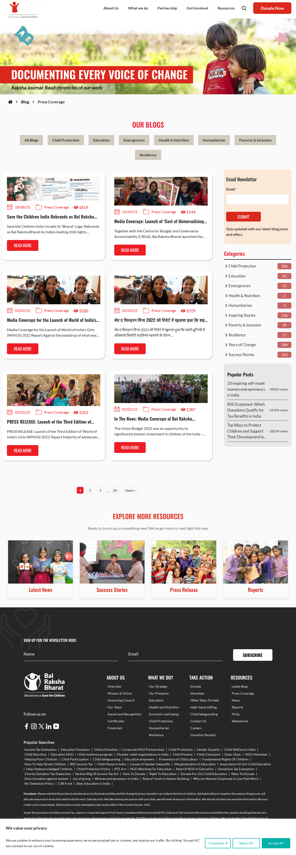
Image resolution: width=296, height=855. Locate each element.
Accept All (276, 843)
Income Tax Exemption (41, 749)
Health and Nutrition (164, 707)
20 (115, 490)
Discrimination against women (46, 779)
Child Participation (75, 759)
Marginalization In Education (195, 764)
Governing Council (121, 700)
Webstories (240, 721)
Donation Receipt (203, 735)
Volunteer (197, 693)
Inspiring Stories (242, 315)
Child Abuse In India (111, 764)
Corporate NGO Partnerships (143, 749)
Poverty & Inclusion (255, 140)
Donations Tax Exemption (236, 769)
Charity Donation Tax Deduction (48, 774)
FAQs (236, 714)
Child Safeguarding (204, 714)
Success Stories (241, 354)
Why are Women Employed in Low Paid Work (225, 779)
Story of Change (242, 344)
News (236, 700)
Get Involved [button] (197, 8)
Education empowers (139, 759)
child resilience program (95, 754)
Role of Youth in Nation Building (166, 779)
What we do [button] (138, 8)
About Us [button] (111, 8)
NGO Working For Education (151, 769)
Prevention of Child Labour (178, 759)
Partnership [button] (167, 8)
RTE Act (120, 769)
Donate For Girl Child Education (204, 774)
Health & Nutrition (174, 140)
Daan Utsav (233, 754)
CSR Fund (65, 783)
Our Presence (159, 693)
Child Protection (65, 140)
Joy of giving (81, 779)
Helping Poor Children (41, 759)
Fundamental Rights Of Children (225, 759)
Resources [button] (226, 8)
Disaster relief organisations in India (143, 754)
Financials (115, 728)
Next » (130, 490)
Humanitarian (214, 140)
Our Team (115, 707)
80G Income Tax (81, 764)
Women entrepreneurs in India (117, 779)
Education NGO (62, 754)
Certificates (116, 721)
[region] (148, 837)
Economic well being (164, 714)
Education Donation (75, 749)
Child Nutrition (36, 754)
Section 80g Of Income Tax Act (97, 774)
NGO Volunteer (256, 754)
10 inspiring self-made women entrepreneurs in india (246, 389)
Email (231, 189)
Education (101, 140)
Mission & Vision (120, 693)
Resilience (148, 155)
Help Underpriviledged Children (49, 769)
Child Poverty (183, 754)
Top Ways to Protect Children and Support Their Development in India (245, 431)
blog (25, 101)
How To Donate (134, 774)
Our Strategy (158, 686)
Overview (114, 686)
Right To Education (162, 774)
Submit (243, 217)
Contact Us (198, 721)
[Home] (10, 102)
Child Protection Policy (93, 769)
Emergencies (134, 140)
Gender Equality (208, 749)
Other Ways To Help (204, 700)
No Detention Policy (39, 783)
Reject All (246, 843)
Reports (237, 707)
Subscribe (252, 655)
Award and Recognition (124, 714)
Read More (22, 245)
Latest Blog (239, 686)
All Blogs (31, 140)
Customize (216, 843)
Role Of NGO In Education (195, 769)
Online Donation (106, 749)
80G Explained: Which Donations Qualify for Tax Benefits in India (246, 410)
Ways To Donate (242, 774)
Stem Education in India (93, 783)
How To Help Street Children (45, 764)
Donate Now (272, 8)
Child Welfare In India (240, 749)
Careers (196, 728)
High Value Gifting (203, 707)
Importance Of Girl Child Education (245, 764)
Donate (195, 686)
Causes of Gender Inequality (150, 764)
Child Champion (208, 754)
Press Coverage (243, 693)
